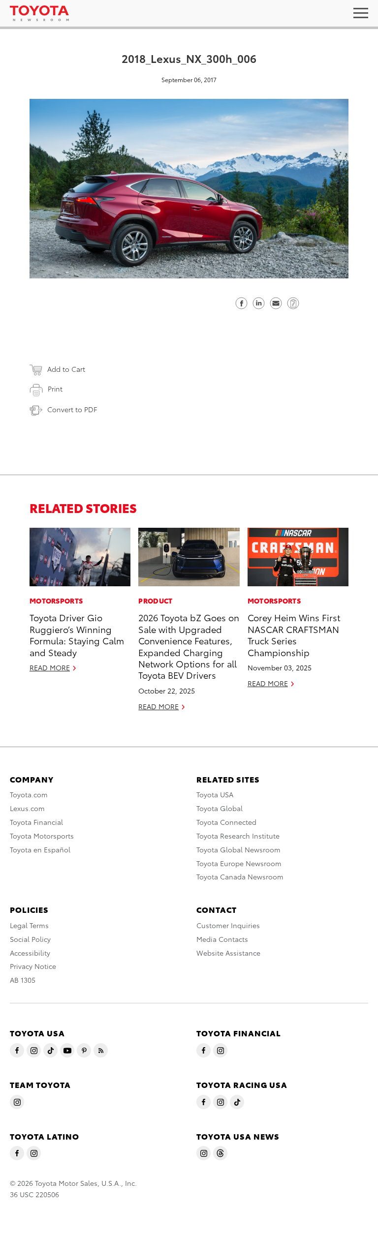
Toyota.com (29, 794)
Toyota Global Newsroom (238, 849)
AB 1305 (22, 980)
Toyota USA (214, 794)
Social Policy (30, 939)
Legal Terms (29, 925)
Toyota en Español (40, 849)
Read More (50, 667)
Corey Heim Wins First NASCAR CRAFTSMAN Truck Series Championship (294, 634)
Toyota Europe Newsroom (239, 863)
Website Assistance (228, 953)
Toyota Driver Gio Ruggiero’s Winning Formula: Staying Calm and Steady (77, 634)
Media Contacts (222, 939)
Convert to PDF (72, 409)
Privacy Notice (33, 966)
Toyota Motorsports (42, 836)
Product (155, 600)
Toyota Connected (226, 822)
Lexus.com (27, 808)
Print (55, 388)
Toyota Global (219, 808)
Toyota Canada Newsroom (240, 876)
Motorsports (56, 600)
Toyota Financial (36, 822)
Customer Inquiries (228, 925)
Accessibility (30, 953)
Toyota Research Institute (238, 836)
